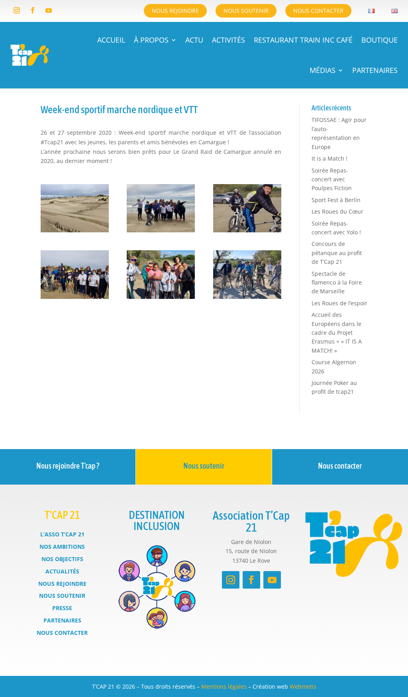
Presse (62, 608)
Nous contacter (318, 10)
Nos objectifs (62, 559)
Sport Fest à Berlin (336, 200)
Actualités (62, 571)
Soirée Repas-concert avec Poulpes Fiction (332, 179)
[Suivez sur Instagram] (16, 10)
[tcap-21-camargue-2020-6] (247, 298)
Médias (322, 70)
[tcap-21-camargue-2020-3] (247, 232)
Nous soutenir (246, 10)
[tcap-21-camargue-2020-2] (161, 232)
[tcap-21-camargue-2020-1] (75, 232)
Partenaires (375, 70)
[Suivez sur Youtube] (48, 10)
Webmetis (303, 686)
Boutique (379, 40)
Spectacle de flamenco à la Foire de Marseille (337, 282)
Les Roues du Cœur (337, 211)
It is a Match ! (329, 158)
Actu (194, 40)
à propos (151, 40)
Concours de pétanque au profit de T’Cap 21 (337, 252)
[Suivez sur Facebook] (32, 10)
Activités (228, 40)
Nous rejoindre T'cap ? (67, 465)
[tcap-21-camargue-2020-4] (75, 298)
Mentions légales (224, 686)
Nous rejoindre (175, 10)
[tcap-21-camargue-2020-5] (161, 298)
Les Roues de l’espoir (339, 303)
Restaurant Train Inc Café (303, 40)
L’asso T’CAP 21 (62, 534)
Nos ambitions (62, 546)
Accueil (111, 40)
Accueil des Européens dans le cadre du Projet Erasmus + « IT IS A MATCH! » (337, 332)
